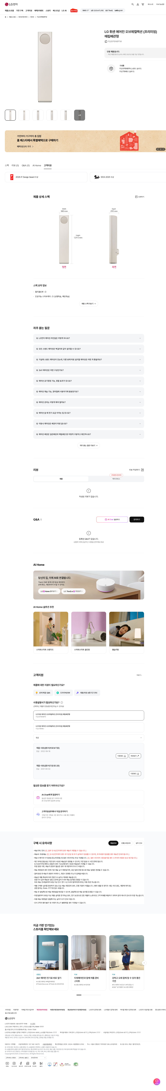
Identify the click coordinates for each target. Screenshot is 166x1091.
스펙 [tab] (7, 165)
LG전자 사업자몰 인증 (145, 1010)
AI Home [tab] (37, 165)
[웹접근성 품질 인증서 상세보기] (76, 1064)
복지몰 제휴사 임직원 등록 (128, 1010)
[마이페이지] (137, 4)
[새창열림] (86, 10)
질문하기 (114, 520)
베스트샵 (56, 10)
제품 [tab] (61, 479)
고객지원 (29, 10)
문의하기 (137, 519)
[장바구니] (142, 4)
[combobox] (88, 737)
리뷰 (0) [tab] (15, 165)
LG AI (64, 10)
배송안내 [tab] (113, 843)
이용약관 (16, 1010)
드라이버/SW (65, 693)
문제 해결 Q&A (44, 693)
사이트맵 (7, 1010)
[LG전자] (11, 4)
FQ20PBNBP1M (42, 17)
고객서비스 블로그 (23, 1058)
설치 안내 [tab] (139, 843)
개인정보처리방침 (42, 1010)
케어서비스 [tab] (116, 478)
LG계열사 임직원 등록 (111, 1010)
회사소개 (150, 4)
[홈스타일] (73, 10)
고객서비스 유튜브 (11, 1058)
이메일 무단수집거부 (27, 1010)
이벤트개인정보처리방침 (57, 1010)
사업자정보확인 (47, 1044)
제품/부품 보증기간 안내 (88, 693)
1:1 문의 (32, 1024)
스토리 (48, 10)
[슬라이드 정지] (157, 149)
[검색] (132, 4)
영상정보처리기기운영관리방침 (77, 1010)
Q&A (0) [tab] (26, 165)
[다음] (144, 962)
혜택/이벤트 (39, 10)
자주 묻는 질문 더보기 (87, 445)
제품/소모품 (9, 10)
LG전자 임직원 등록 (95, 1010)
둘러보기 (53, 591)
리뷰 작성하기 (134, 470)
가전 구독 (19, 10)
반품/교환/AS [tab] (126, 843)
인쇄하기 (141, 197)
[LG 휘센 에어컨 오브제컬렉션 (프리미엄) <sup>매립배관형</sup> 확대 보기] (45, 67)
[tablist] (88, 479)
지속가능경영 (160, 4)
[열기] (61, 702)
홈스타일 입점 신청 (11, 1013)
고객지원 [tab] (47, 165)
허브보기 (78, 591)
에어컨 (32, 17)
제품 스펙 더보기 (87, 304)
